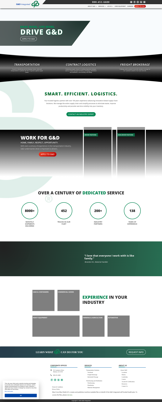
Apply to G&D (140, 6)
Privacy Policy (56, 389)
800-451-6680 (101, 2)
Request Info (136, 352)
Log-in (109, 6)
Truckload (90, 372)
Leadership (125, 377)
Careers (124, 379)
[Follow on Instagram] (55, 380)
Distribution (90, 385)
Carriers (130, 6)
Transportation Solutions (92, 370)
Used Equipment (120, 6)
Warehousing (90, 383)
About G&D (91, 6)
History (124, 374)
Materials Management (93, 387)
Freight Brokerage (92, 374)
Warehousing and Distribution (94, 381)
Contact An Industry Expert (81, 114)
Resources (124, 384)
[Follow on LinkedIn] (58, 380)
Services (101, 6)
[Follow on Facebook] (51, 380)
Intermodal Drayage (92, 377)
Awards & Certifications (128, 381)
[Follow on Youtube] (61, 380)
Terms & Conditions (57, 387)
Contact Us (125, 386)
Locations (124, 372)
